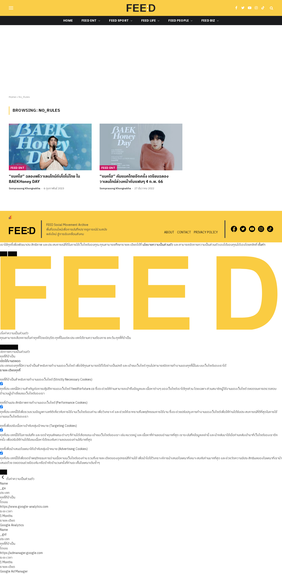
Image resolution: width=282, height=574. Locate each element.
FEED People (178, 20)
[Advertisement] (141, 60)
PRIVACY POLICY (206, 232)
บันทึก (3, 472)
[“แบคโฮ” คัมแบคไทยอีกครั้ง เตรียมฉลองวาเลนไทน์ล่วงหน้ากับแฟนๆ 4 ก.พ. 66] (141, 147)
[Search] (271, 8)
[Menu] (11, 8)
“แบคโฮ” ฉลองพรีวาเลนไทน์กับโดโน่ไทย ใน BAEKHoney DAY (44, 179)
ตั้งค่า (261, 244)
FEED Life (148, 20)
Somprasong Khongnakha (24, 188)
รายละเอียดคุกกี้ (10, 370)
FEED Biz (208, 20)
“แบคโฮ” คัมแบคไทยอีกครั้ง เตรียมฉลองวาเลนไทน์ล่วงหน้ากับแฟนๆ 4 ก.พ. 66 (134, 179)
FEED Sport (118, 20)
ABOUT (169, 232)
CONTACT (184, 232)
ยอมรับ (12, 253)
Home (68, 20)
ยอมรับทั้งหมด (9, 347)
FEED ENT (89, 20)
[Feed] (141, 8)
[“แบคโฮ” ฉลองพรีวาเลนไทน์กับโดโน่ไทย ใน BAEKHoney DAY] (50, 147)
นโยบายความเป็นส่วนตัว (158, 244)
